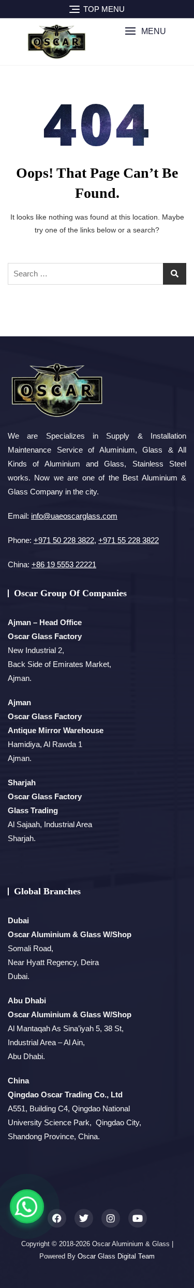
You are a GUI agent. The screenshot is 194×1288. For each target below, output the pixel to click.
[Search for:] (97, 274)
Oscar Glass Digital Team (116, 1256)
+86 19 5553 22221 (64, 564)
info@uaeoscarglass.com (74, 515)
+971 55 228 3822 (128, 540)
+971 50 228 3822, (65, 540)
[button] (145, 31)
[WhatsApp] (27, 1206)
